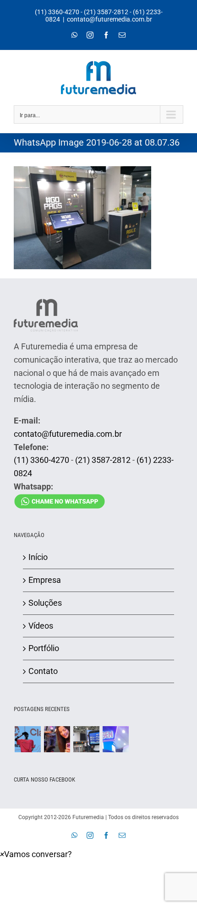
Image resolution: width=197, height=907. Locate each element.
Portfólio (43, 648)
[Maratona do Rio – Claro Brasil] (27, 739)
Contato (43, 671)
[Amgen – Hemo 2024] (115, 739)
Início (38, 557)
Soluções (45, 603)
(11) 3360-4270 (57, 12)
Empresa (44, 580)
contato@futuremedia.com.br (109, 19)
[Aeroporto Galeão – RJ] (86, 739)
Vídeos (40, 625)
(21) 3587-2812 (106, 12)
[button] (36, 854)
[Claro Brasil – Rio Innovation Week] (57, 739)
